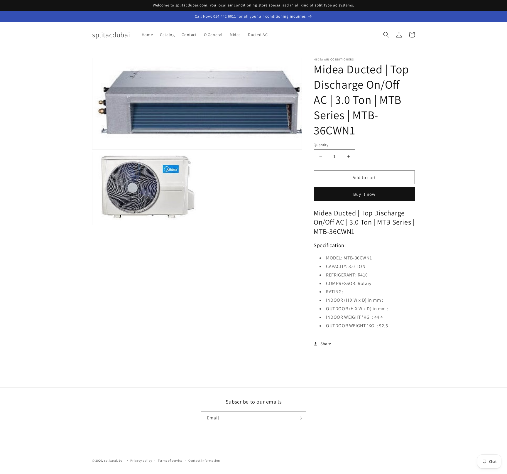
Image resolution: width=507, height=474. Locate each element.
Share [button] (325, 343)
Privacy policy (141, 460)
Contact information (204, 460)
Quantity (321, 144)
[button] (386, 34)
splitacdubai (114, 460)
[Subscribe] (299, 418)
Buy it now (364, 194)
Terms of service (170, 460)
